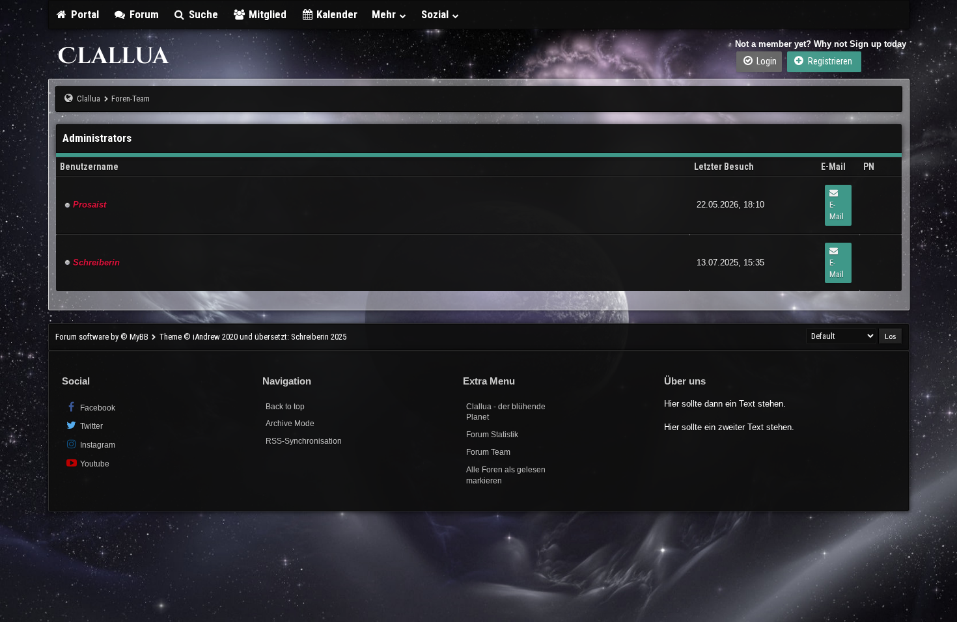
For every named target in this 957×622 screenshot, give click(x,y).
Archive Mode (290, 423)
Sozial (436, 14)
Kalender (335, 14)
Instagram (96, 445)
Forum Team (488, 452)
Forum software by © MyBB (102, 337)
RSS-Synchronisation (304, 441)
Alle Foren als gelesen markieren (506, 475)
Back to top (285, 406)
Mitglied (266, 14)
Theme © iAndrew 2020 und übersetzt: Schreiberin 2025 (253, 337)
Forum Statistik (492, 434)
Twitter (90, 426)
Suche (202, 14)
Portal (83, 14)
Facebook (96, 407)
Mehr (385, 14)
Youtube (93, 463)
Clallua (88, 98)
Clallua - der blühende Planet (506, 412)
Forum (143, 14)
